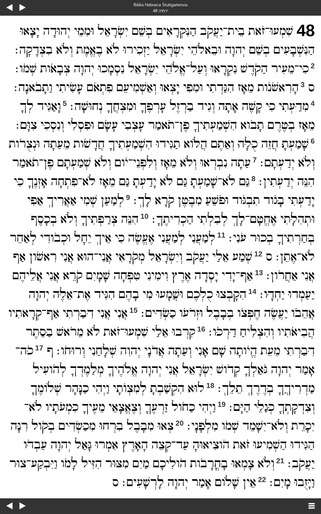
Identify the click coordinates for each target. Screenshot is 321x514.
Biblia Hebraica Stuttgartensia (160, 5)
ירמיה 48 (160, 10)
